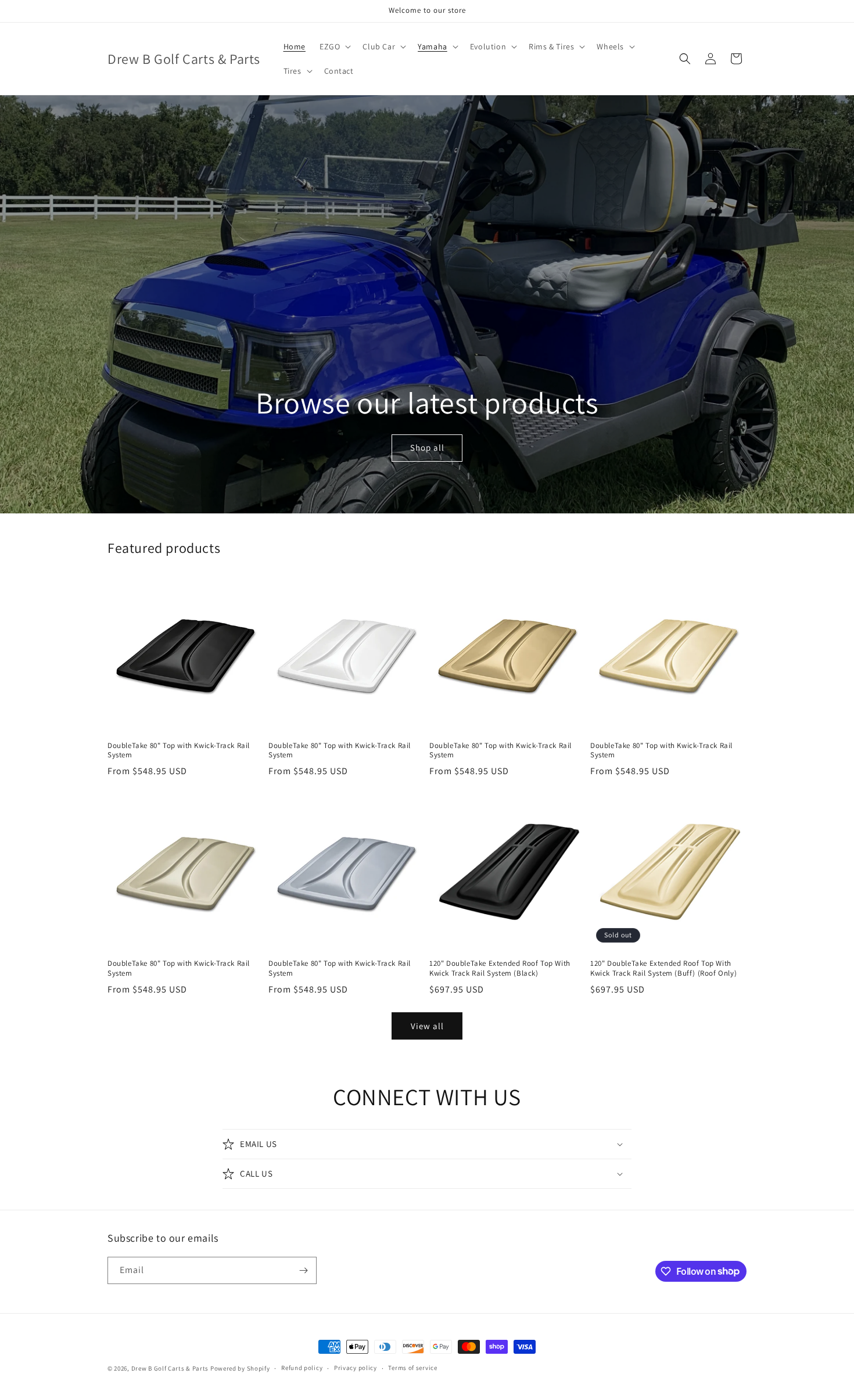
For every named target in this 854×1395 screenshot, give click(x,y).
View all (427, 1025)
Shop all (427, 447)
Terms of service (412, 1368)
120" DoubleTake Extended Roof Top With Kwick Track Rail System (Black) (499, 968)
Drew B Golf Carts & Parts (170, 1368)
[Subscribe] (303, 1270)
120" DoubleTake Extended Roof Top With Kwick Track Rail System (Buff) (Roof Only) (663, 968)
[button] (334, 46)
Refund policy (301, 1368)
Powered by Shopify (240, 1368)
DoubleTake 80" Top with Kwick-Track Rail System (178, 750)
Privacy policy (355, 1368)
